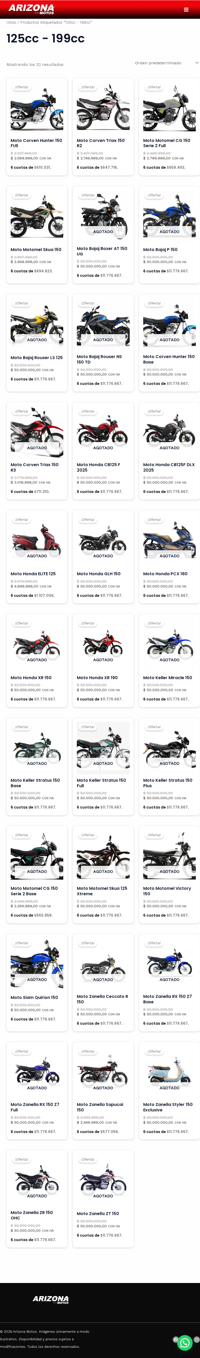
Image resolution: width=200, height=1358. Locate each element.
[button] (185, 1343)
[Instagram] (196, 1339)
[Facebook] (176, 1339)
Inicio (11, 22)
